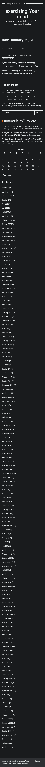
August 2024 (6, 232)
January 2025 (7, 224)
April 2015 (5, 417)
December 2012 (7, 518)
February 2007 (7, 715)
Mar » (10, 175)
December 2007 (7, 687)
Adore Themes (23, 764)
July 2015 (5, 405)
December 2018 (7, 345)
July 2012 (5, 534)
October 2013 (7, 478)
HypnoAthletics (8, 59)
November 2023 (7, 240)
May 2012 (5, 542)
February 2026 (7, 196)
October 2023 (7, 244)
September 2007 (8, 691)
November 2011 (7, 562)
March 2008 (6, 675)
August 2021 (6, 292)
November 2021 (7, 288)
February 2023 (7, 260)
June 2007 (5, 699)
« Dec (4, 175)
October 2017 (7, 369)
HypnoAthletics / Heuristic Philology (18, 62)
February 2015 (7, 425)
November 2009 (7, 614)
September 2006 (8, 735)
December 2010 (7, 586)
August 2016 (6, 389)
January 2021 (7, 317)
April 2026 (5, 188)
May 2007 (5, 703)
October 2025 (7, 200)
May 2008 (5, 667)
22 (27, 166)
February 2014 (7, 465)
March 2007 (6, 711)
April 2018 (5, 365)
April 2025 (5, 212)
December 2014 (7, 433)
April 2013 (5, 502)
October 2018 (7, 353)
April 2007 (5, 707)
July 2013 (5, 490)
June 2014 (5, 449)
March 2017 (6, 373)
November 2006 (7, 727)
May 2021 (5, 301)
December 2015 (7, 397)
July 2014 (5, 445)
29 (27, 169)
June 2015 (5, 409)
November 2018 (7, 349)
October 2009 (7, 618)
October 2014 (7, 437)
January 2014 (7, 469)
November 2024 (7, 228)
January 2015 (7, 429)
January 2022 (7, 280)
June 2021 (5, 296)
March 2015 (6, 421)
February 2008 (7, 679)
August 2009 (6, 626)
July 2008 (5, 659)
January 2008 (7, 683)
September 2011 (8, 566)
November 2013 (7, 473)
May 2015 (5, 413)
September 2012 (8, 526)
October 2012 (7, 522)
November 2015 (7, 401)
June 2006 (5, 739)
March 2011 (6, 574)
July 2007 (5, 695)
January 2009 (7, 642)
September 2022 (8, 268)
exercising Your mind (22, 13)
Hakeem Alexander (26, 55)
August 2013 (6, 486)
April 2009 (5, 634)
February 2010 (7, 606)
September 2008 (8, 650)
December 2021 (7, 284)
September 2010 (8, 590)
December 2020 (7, 321)
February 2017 (7, 377)
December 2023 (7, 236)
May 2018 (5, 361)
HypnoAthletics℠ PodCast (20, 120)
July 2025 (5, 204)
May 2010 (5, 594)
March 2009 (6, 638)
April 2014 (5, 457)
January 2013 (7, 514)
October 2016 (7, 381)
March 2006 (6, 747)
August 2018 (6, 357)
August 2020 (6, 325)
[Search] (38, 29)
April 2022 (5, 276)
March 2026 (6, 192)
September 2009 (8, 622)
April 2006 (5, 743)
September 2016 (8, 385)
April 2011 (5, 570)
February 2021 (7, 313)
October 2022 (7, 264)
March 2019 (6, 337)
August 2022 (6, 272)
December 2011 (7, 558)
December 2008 (7, 647)
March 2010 (6, 602)
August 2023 (6, 252)
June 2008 (5, 663)
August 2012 (6, 530)
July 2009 (5, 630)
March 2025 (6, 216)
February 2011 (7, 578)
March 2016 (6, 393)
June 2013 (5, 494)
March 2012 (6, 550)
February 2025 (7, 220)
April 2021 (5, 304)
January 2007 (7, 719)
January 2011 (7, 582)
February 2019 (7, 341)
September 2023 (8, 248)
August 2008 (6, 655)
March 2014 (6, 461)
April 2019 (5, 333)
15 (27, 163)
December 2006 (7, 723)
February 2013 (7, 510)
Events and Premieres (10, 55)
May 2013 (5, 498)
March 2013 (6, 506)
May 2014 (5, 453)
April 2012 (5, 546)
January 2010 (7, 610)
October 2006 (7, 731)
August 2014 (6, 441)
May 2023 (5, 256)
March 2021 (6, 309)
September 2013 (8, 481)
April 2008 (5, 671)
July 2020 (5, 329)
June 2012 (5, 538)
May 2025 (5, 208)
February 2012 (7, 554)
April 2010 (5, 598)
